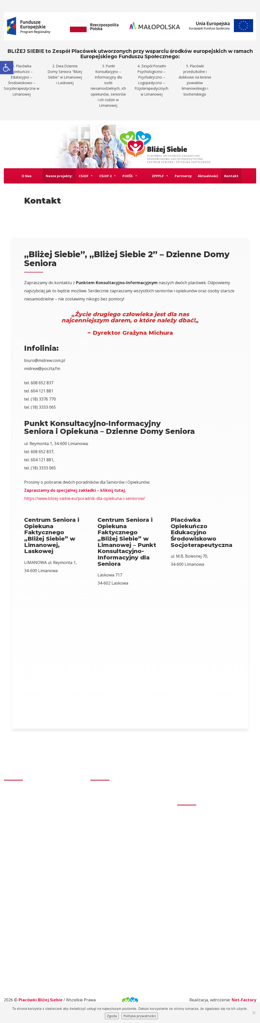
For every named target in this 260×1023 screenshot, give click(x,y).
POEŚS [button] (127, 176)
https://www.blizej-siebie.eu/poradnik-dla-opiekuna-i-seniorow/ (84, 498)
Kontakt (231, 176)
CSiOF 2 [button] (105, 176)
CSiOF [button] (83, 176)
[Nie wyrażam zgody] (253, 1012)
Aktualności (208, 176)
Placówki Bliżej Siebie (41, 1000)
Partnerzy (183, 176)
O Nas (26, 176)
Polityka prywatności (139, 1016)
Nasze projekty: (59, 176)
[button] (6, 67)
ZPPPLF (158, 176)
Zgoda (112, 1016)
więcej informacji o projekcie (207, 882)
